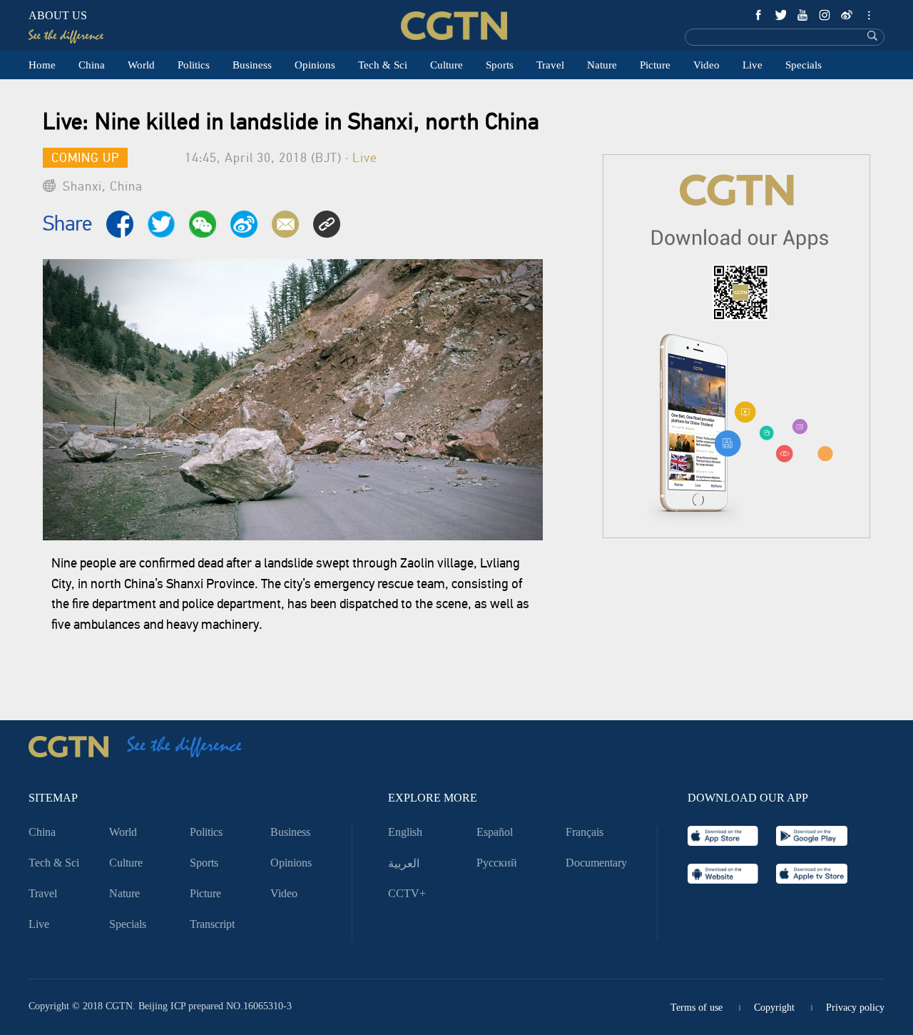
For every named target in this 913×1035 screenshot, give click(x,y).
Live (752, 65)
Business (252, 65)
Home (42, 65)
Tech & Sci (382, 65)
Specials (803, 65)
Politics (194, 65)
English (405, 832)
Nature (602, 65)
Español (494, 832)
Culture (446, 65)
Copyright (774, 1007)
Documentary (596, 863)
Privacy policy (855, 1007)
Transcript (212, 924)
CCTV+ (407, 893)
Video (706, 65)
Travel (550, 65)
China (91, 65)
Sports (500, 65)
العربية (403, 864)
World (141, 65)
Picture (655, 65)
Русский (496, 863)
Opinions (315, 65)
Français (584, 832)
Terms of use (696, 1007)
